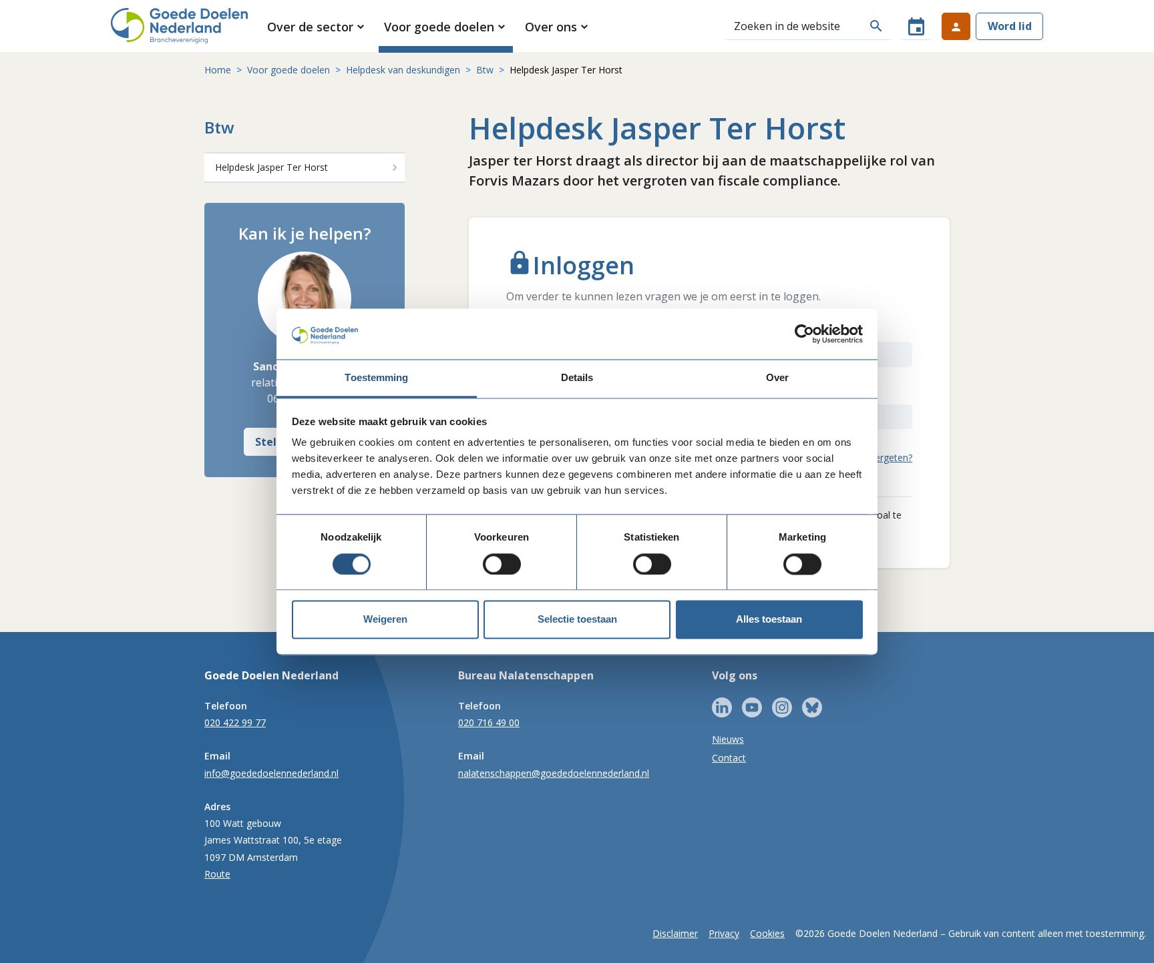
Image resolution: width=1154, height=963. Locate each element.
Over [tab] (777, 378)
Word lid (1010, 26)
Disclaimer (675, 933)
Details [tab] (577, 378)
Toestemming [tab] (376, 378)
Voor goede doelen (288, 69)
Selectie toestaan (577, 619)
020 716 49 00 (489, 722)
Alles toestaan (769, 619)
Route (217, 874)
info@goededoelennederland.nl (271, 773)
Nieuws (728, 739)
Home (217, 69)
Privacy (724, 933)
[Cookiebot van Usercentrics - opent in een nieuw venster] (804, 334)
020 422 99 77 (235, 722)
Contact (729, 757)
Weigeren (385, 619)
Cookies (767, 933)
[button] (317, 27)
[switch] (502, 564)
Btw (485, 69)
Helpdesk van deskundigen (403, 69)
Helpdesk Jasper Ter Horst (271, 167)
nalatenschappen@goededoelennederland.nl (553, 773)
